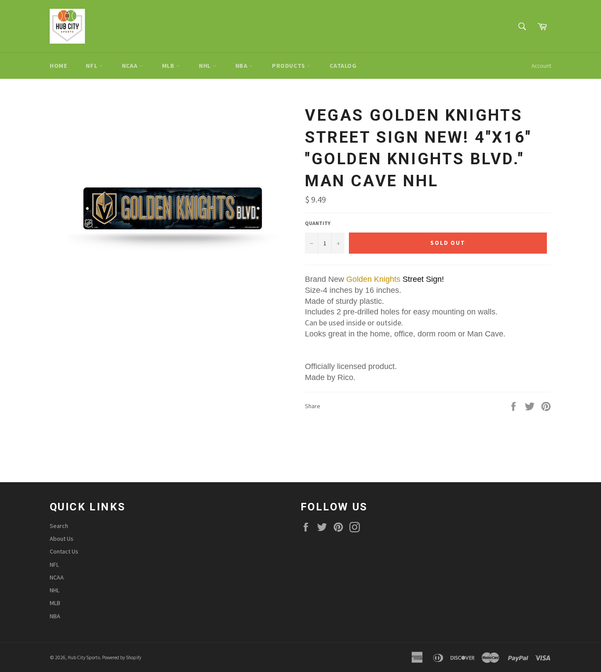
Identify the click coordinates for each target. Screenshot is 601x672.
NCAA (130, 66)
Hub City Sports (84, 657)
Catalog (343, 66)
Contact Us (64, 551)
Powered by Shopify (121, 657)
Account (541, 66)
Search (59, 526)
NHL (205, 66)
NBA (242, 66)
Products (289, 66)
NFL (92, 66)
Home (58, 66)
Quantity (317, 223)
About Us (61, 539)
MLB (169, 66)
